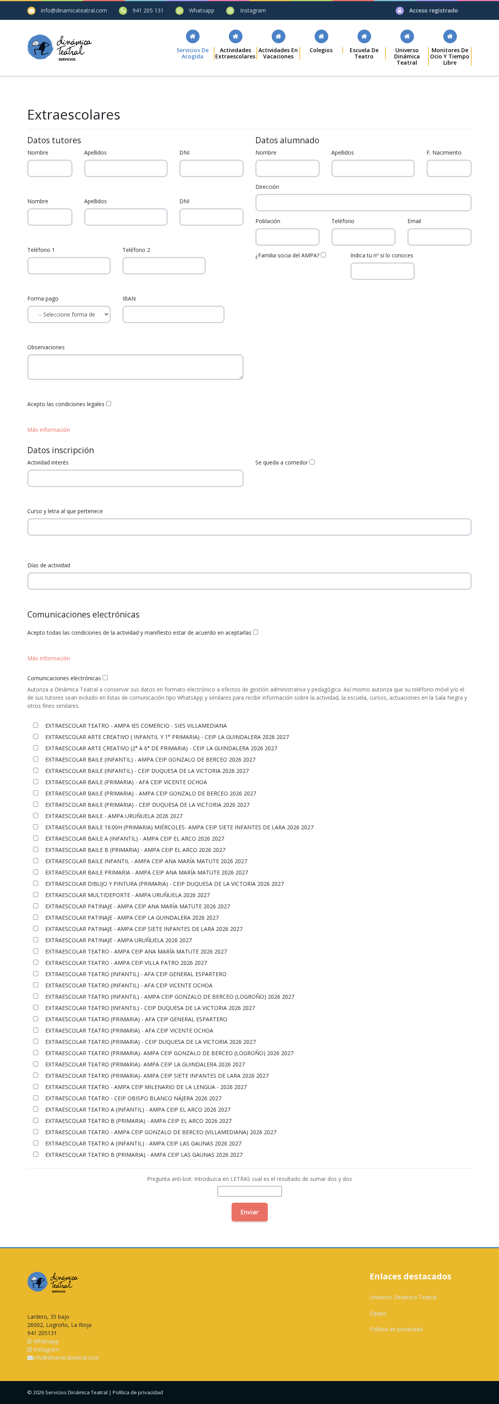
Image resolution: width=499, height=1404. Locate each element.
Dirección (267, 186)
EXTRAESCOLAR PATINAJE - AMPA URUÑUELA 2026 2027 (118, 940)
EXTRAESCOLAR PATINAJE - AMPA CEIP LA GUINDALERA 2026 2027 (131, 917)
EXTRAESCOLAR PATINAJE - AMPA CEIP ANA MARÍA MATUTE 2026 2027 (137, 906)
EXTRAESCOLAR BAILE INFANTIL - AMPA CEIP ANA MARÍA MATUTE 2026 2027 (145, 861)
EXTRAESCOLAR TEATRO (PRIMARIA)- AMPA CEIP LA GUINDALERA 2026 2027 (144, 1064)
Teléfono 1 (41, 249)
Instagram (253, 10)
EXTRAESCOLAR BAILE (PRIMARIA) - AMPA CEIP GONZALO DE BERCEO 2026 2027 (150, 793)
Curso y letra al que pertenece (65, 511)
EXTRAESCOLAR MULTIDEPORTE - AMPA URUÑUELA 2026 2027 (127, 895)
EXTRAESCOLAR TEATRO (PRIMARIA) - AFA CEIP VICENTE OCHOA (128, 1030)
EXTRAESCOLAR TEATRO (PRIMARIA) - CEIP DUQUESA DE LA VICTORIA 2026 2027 (150, 1041)
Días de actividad (48, 565)
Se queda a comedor (281, 462)
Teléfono (342, 221)
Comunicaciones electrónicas (64, 678)
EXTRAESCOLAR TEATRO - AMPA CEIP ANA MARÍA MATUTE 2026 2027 (135, 951)
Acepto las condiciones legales (65, 404)
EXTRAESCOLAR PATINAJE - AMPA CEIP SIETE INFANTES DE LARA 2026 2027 (143, 928)
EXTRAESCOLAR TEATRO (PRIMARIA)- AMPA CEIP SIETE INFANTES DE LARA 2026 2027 (156, 1075)
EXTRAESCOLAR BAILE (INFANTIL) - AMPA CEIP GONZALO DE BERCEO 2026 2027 (149, 759)
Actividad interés (48, 462)
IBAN (129, 298)
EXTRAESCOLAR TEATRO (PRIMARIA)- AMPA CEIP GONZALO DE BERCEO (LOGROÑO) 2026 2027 (169, 1053)
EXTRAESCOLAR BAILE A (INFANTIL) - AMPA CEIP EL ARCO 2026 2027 (134, 838)
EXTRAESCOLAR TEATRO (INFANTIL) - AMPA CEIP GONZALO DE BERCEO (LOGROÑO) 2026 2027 (169, 996)
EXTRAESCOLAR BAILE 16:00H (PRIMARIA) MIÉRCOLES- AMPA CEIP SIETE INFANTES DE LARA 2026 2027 (178, 827)
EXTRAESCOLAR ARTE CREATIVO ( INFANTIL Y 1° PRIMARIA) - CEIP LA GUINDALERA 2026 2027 (166, 737)
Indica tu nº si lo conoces (381, 255)
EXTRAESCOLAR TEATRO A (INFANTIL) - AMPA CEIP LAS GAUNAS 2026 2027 (142, 1143)
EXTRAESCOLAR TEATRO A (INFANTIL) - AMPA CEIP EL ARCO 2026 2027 (137, 1109)
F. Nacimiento (444, 152)
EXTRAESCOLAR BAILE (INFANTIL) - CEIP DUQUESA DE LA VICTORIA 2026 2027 (146, 770)
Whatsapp (201, 10)
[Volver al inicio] (59, 47)
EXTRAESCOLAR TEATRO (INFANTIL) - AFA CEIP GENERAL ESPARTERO (135, 974)
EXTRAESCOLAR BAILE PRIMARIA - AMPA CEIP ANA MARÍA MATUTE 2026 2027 (146, 872)
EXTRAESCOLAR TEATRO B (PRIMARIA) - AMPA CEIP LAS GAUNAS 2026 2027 (143, 1154)
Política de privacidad (396, 1329)
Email (414, 221)
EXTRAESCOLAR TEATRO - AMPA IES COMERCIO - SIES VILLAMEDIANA (135, 725)
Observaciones (46, 347)
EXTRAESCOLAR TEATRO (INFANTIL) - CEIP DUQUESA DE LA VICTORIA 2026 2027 (149, 1008)
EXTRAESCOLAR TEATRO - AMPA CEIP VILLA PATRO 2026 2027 (125, 962)
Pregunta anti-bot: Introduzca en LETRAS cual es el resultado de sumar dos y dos (249, 1178)
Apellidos (95, 152)
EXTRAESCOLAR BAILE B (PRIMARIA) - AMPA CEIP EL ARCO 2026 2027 (134, 849)
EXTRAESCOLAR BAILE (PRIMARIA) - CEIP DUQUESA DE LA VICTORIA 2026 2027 (147, 804)
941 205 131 (148, 10)
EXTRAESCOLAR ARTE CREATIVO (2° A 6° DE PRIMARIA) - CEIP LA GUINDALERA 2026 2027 (160, 748)
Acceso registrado (433, 10)
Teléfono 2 (136, 249)
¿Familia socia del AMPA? (287, 255)
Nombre (37, 152)
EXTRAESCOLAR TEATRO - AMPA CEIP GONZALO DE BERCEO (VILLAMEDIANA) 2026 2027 (160, 1132)
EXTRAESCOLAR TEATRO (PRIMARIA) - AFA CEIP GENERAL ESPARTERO (135, 1019)
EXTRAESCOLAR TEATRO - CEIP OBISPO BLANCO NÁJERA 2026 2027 (132, 1098)
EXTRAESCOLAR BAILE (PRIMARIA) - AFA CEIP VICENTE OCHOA (125, 782)
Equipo (378, 1313)
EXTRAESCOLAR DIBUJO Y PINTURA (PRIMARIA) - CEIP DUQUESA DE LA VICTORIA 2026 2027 (164, 883)
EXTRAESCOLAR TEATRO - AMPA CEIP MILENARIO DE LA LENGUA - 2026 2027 (145, 1087)
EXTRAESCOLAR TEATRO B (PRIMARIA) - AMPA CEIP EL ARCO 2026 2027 (138, 1120)
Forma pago (42, 298)
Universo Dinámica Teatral (403, 1297)
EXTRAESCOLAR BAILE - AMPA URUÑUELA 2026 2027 (113, 816)
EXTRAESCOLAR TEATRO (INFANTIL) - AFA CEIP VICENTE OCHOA (128, 985)
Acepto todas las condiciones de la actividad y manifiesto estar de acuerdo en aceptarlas (139, 632)
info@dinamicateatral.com (74, 10)
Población (267, 221)
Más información (48, 429)
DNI (184, 152)
